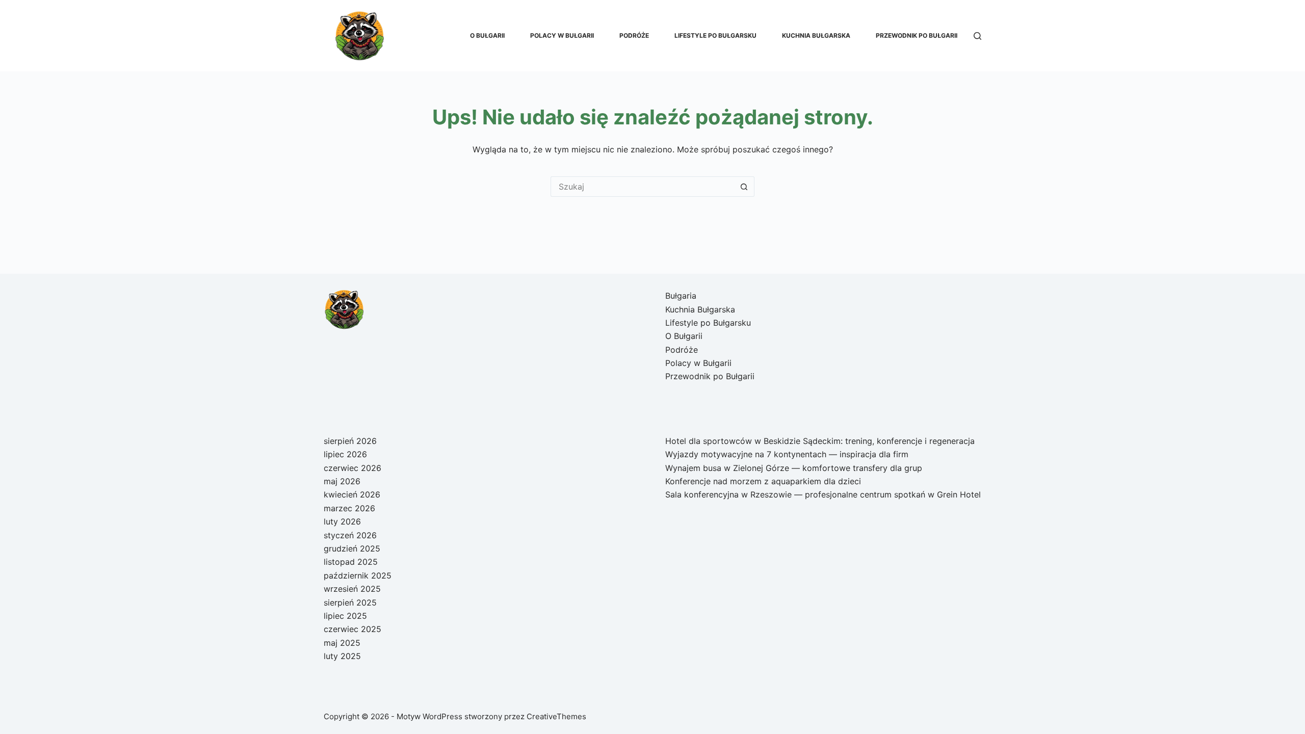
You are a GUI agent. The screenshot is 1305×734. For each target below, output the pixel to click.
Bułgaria (680, 296)
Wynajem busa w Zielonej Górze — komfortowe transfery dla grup (793, 468)
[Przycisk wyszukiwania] (744, 186)
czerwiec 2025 (352, 629)
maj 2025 (342, 643)
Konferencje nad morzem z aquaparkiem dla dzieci (763, 481)
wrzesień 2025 (352, 589)
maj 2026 (342, 481)
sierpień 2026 (350, 441)
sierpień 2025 (350, 602)
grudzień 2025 (352, 548)
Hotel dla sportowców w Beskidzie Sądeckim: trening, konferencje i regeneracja (820, 441)
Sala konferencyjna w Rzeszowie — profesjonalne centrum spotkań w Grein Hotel (823, 494)
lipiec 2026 (345, 454)
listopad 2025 (351, 562)
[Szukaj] (977, 36)
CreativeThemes (556, 716)
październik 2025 (358, 575)
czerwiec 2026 (352, 468)
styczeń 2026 (350, 535)
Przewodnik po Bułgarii (916, 35)
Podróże (634, 35)
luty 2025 (342, 656)
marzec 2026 (349, 508)
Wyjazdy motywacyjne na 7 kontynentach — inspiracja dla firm (786, 454)
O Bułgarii (487, 35)
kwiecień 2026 (352, 494)
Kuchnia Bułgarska (816, 35)
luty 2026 (342, 521)
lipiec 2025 (345, 616)
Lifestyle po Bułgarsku (715, 35)
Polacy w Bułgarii (562, 35)
